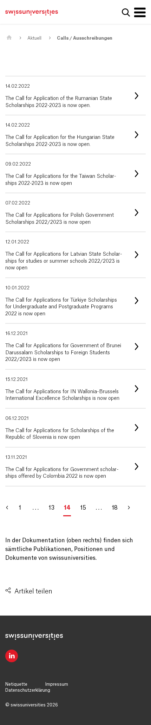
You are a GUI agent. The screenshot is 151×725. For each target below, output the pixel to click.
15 (83, 508)
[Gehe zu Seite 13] (10, 508)
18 (115, 508)
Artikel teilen (33, 591)
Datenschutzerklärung (27, 690)
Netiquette (16, 684)
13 (51, 508)
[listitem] (75, 95)
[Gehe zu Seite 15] (131, 508)
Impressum (56, 684)
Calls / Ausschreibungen (84, 38)
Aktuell (34, 38)
